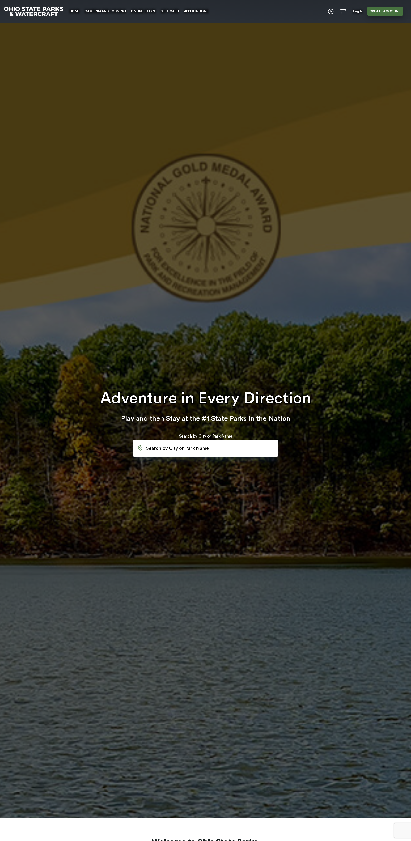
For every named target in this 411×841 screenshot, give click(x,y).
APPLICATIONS (196, 11)
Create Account (385, 11)
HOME (74, 11)
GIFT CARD (170, 11)
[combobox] (205, 448)
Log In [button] (358, 11)
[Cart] (343, 11)
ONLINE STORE (143, 11)
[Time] (330, 11)
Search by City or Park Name (205, 436)
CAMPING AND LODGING (105, 11)
